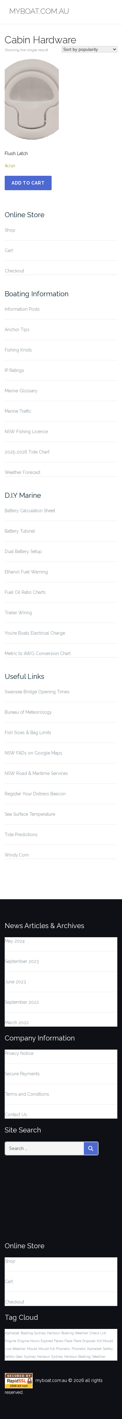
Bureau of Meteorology (28, 712)
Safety (108, 1349)
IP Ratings (14, 370)
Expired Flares (52, 1341)
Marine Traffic (18, 411)
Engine (10, 1341)
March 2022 (17, 1022)
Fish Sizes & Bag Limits (28, 732)
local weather (44, 1231)
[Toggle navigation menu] (113, 12)
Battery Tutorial (20, 531)
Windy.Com (17, 854)
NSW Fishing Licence (26, 431)
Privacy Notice (19, 1053)
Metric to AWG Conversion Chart (38, 653)
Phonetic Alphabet (87, 1349)
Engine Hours (28, 1341)
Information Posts (22, 309)
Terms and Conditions (27, 1094)
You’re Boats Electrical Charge (35, 633)
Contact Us (16, 1114)
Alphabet (12, 1333)
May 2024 (15, 940)
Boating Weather (74, 1333)
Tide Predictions (21, 834)
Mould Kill (46, 1349)
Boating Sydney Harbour (40, 1333)
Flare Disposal (84, 1341)
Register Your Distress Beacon (35, 793)
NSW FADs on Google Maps (33, 752)
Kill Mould (105, 1341)
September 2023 (22, 961)
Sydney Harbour (37, 1356)
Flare (68, 1341)
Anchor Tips (17, 329)
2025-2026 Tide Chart (27, 451)
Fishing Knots (18, 349)
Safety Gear (14, 1356)
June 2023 (15, 981)
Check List (97, 1333)
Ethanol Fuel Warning (26, 571)
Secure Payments (22, 1073)
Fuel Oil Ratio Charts (25, 592)
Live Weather (15, 1349)
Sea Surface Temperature (30, 814)
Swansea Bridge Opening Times (37, 691)
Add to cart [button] (28, 182)
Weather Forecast (22, 472)
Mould (32, 1349)
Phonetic (63, 1349)
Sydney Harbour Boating (71, 1356)
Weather (98, 1356)
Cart (9, 250)
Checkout (14, 270)
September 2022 (22, 1002)
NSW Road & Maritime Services (36, 773)
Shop (10, 230)
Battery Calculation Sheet (30, 510)
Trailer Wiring (18, 612)
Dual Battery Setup (23, 551)
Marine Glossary (21, 390)
